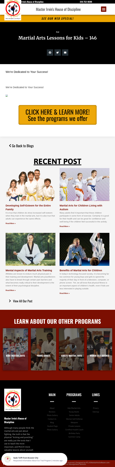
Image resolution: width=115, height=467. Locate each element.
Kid (57, 32)
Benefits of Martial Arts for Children (81, 270)
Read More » (11, 223)
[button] (103, 9)
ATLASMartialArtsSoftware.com (97, 463)
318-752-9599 (86, 1)
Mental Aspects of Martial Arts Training (29, 270)
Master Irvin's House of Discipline (58, 9)
